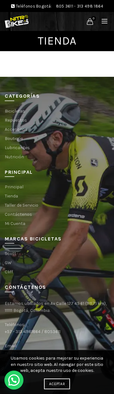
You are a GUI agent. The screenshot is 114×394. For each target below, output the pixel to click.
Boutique (14, 138)
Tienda (11, 196)
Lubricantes (17, 147)
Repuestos (16, 120)
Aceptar (57, 384)
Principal (14, 187)
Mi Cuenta (15, 223)
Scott (10, 253)
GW (8, 262)
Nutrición (14, 157)
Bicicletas (15, 111)
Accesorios (16, 129)
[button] (13, 380)
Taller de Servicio (21, 205)
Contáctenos (18, 214)
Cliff (9, 272)
